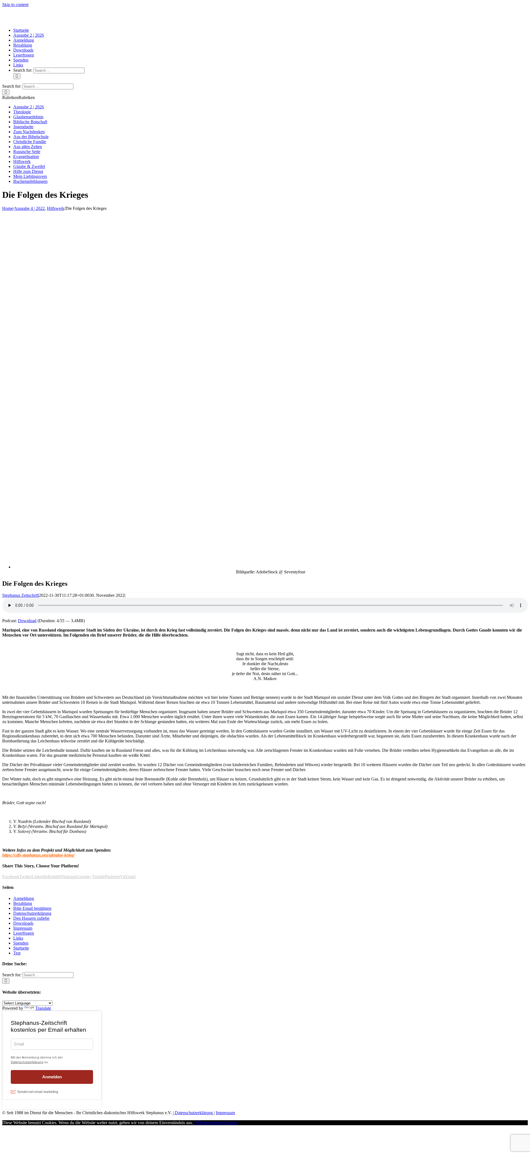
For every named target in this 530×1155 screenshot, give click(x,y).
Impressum (22, 928)
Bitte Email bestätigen (32, 908)
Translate (43, 1008)
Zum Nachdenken (29, 131)
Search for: (22, 70)
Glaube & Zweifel (29, 166)
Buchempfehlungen (30, 181)
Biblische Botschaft (30, 121)
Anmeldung (23, 898)
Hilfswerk (22, 161)
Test (16, 953)
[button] (18, 97)
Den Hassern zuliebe (31, 918)
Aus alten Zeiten (27, 146)
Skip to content (15, 4)
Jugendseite (23, 126)
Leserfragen (23, 933)
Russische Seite (26, 151)
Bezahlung (22, 903)
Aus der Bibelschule (31, 136)
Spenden (20, 943)
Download (27, 620)
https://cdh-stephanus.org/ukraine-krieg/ (38, 855)
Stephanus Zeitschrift (20, 595)
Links (18, 938)
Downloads (23, 923)
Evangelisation (26, 156)
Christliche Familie (29, 141)
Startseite (21, 948)
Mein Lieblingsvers (30, 176)
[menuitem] (21, 30)
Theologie (22, 111)
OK (196, 1122)
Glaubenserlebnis (28, 116)
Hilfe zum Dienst (28, 171)
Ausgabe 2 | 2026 (28, 107)
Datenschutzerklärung (32, 913)
